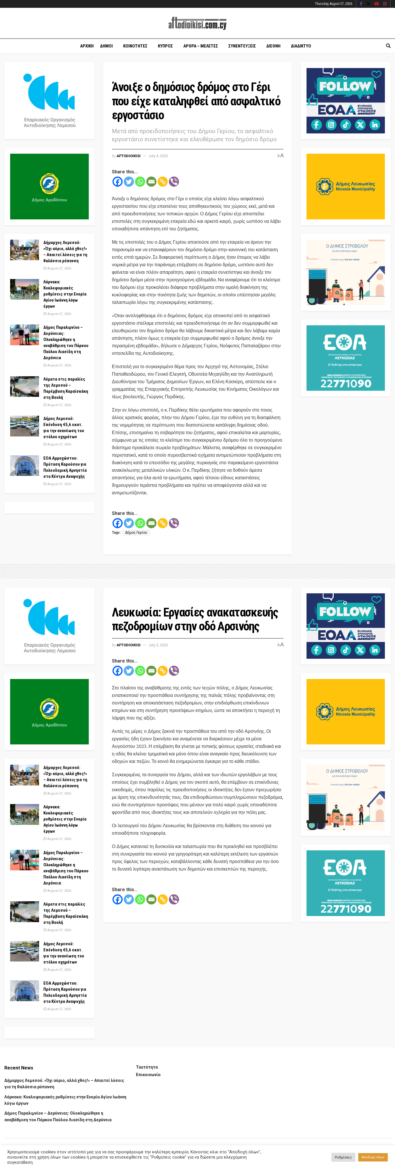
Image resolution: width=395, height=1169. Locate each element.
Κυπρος (165, 46)
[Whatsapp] (140, 182)
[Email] (151, 182)
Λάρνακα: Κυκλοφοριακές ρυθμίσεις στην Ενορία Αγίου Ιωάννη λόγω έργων (64, 294)
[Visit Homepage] (197, 23)
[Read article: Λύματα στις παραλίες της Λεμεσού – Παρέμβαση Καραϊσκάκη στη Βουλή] (24, 386)
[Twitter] (129, 182)
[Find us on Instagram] (385, 4)
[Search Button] (388, 46)
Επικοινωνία (148, 1074)
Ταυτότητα (147, 1067)
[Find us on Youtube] (376, 4)
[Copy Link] (163, 182)
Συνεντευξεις (242, 46)
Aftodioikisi (129, 156)
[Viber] (174, 182)
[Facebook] (117, 182)
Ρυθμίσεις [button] (343, 1157)
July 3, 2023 (158, 645)
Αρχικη (87, 46)
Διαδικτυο (301, 46)
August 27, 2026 (59, 268)
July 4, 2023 (158, 156)
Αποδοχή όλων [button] (373, 1157)
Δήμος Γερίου (136, 533)
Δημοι (106, 46)
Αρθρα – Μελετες (200, 46)
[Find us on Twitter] (368, 4)
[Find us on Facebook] (361, 4)
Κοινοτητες (135, 46)
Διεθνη (273, 46)
